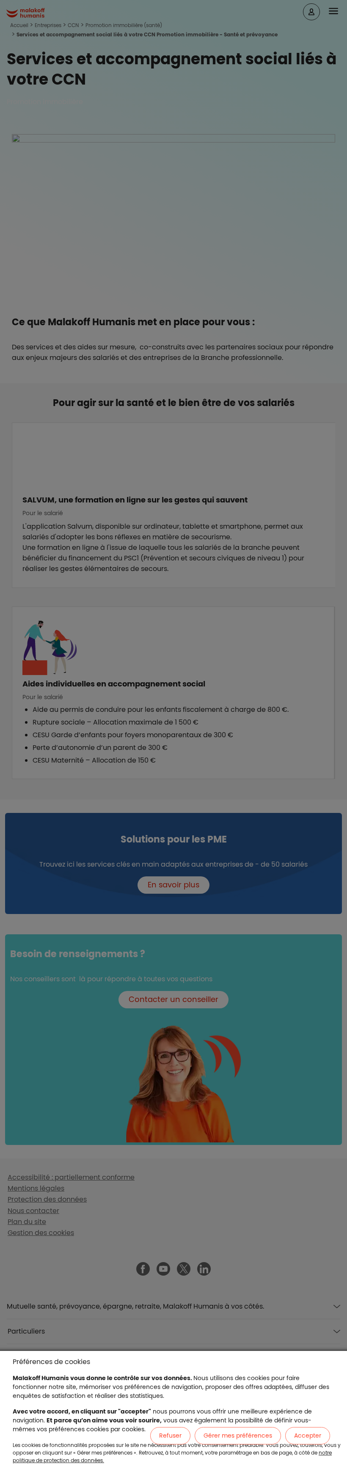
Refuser (170, 1435)
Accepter (307, 1435)
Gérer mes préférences (238, 1435)
